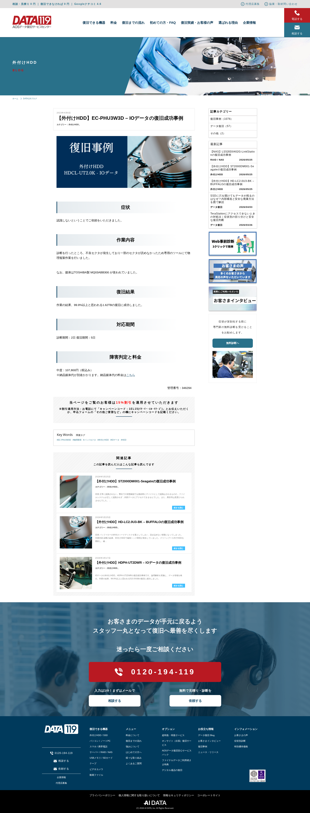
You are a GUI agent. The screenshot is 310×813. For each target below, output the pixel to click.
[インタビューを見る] (233, 298)
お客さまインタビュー (209, 741)
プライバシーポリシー (102, 795)
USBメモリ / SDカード (101, 758)
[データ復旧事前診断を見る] (233, 244)
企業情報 (249, 22)
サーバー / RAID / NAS (101, 752)
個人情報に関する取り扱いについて (139, 795)
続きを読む (178, 508)
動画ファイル (96, 775)
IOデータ (115, 440)
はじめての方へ (134, 752)
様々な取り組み (134, 758)
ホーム (15, 98)
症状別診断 (240, 741)
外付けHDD (74, 124)
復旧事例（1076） (221, 118)
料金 (113, 22)
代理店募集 (253, 4)
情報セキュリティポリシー (178, 795)
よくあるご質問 (134, 763)
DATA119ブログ (30, 98)
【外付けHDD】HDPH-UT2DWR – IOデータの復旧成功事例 (138, 562)
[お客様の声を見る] (233, 271)
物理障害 (78, 440)
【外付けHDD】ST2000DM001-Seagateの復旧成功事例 (135, 481)
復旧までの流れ (133, 22)
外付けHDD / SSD (99, 735)
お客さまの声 (241, 735)
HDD (124, 440)
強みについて (132, 746)
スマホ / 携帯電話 (98, 746)
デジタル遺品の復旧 (172, 770)
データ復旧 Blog (206, 735)
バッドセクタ (90, 440)
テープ (93, 763)
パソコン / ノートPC (100, 741)
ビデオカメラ (96, 769)
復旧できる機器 (94, 22)
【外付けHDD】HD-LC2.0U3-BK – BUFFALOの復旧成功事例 (139, 522)
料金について (132, 735)
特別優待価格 (241, 746)
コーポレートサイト (209, 795)
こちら (130, 375)
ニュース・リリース (208, 752)
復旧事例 (202, 746)
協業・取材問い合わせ (283, 4)
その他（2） (218, 133)
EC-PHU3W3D (64, 440)
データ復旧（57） (221, 126)
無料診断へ (232, 343)
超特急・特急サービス (173, 735)
